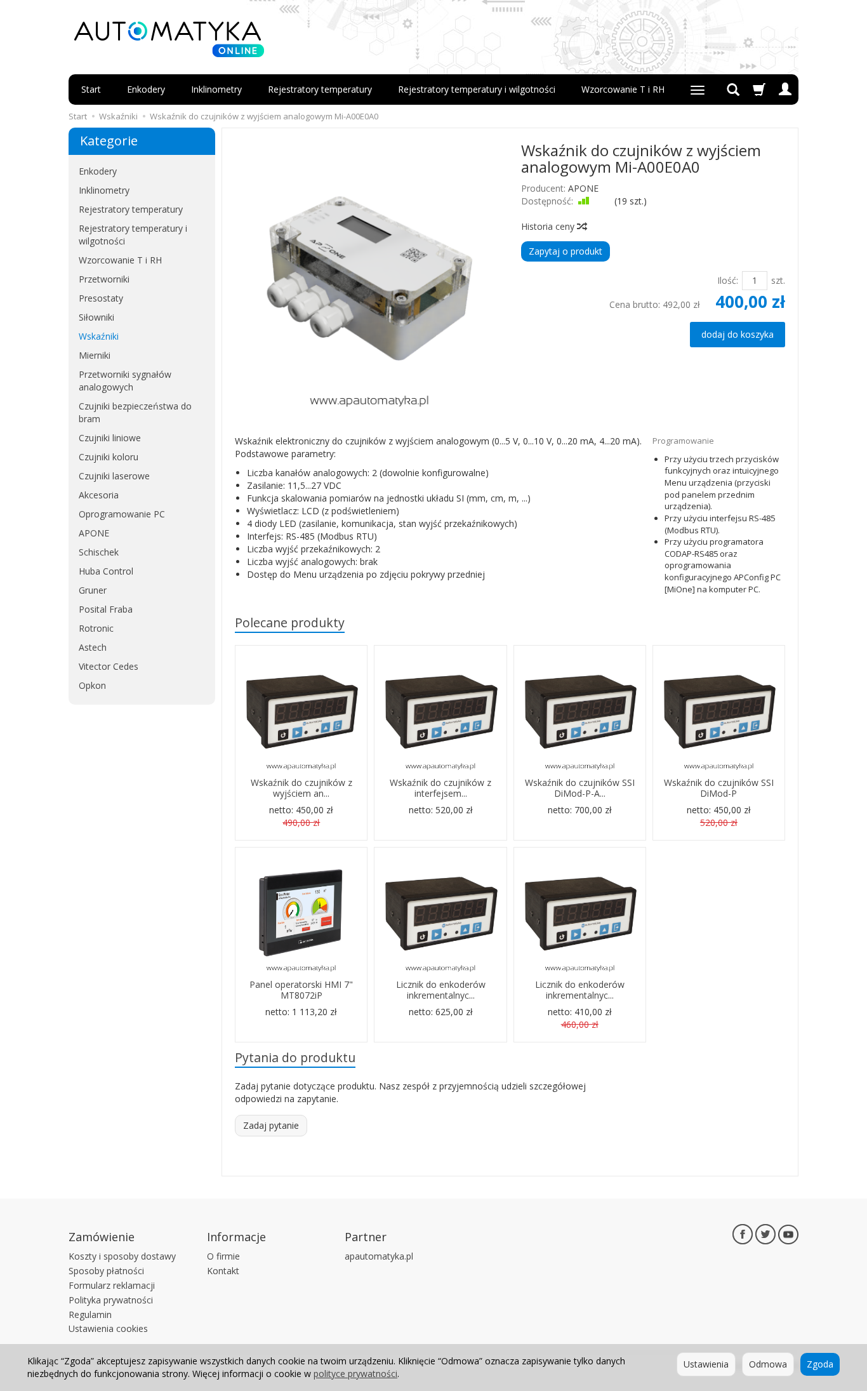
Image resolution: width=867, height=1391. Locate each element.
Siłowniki (96, 317)
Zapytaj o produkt (565, 251)
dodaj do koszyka (737, 334)
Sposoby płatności (106, 1271)
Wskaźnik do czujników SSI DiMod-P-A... (580, 787)
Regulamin (90, 1314)
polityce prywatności (355, 1374)
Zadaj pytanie (271, 1125)
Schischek (99, 552)
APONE (583, 188)
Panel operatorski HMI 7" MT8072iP (301, 989)
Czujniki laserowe (114, 476)
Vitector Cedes (108, 666)
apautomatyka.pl (379, 1256)
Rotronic (96, 628)
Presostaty (101, 298)
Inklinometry (216, 89)
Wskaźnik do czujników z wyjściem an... (301, 787)
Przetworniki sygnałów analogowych (125, 380)
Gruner (93, 590)
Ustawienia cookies (108, 1328)
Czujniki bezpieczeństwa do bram (135, 412)
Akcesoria (99, 495)
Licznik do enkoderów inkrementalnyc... (441, 989)
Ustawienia (706, 1364)
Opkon (92, 685)
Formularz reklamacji (112, 1285)
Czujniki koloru (108, 457)
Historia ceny (549, 226)
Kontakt (223, 1271)
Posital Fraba (106, 609)
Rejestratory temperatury (320, 89)
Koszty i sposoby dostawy (122, 1256)
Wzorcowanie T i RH (623, 89)
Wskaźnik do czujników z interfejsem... (440, 787)
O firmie (223, 1256)
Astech (93, 647)
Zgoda (820, 1364)
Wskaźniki (99, 336)
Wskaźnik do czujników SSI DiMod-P (719, 787)
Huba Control (106, 571)
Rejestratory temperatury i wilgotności (476, 89)
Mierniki (94, 355)
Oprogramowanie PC (122, 514)
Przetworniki (104, 279)
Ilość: (727, 280)
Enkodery (146, 89)
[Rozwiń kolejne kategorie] (697, 89)
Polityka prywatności (111, 1300)
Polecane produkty (290, 622)
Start (91, 89)
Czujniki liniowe (110, 438)
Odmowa (768, 1364)
